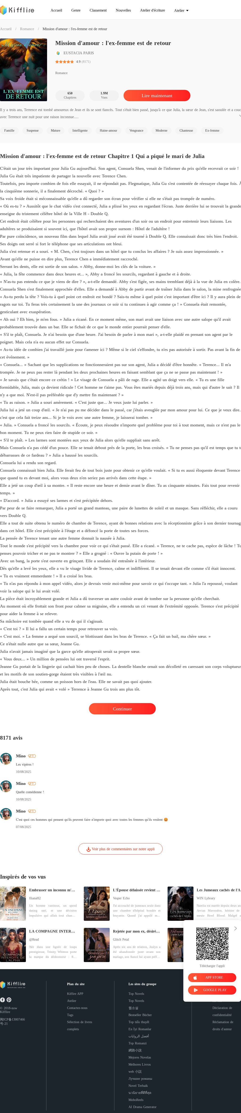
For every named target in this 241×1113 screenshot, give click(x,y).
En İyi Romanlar (140, 1029)
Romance (27, 29)
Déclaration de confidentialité (222, 1011)
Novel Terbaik (138, 1086)
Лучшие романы (140, 1078)
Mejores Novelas (140, 1057)
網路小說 (135, 1050)
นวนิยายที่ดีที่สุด (140, 1093)
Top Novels (136, 994)
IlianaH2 (35, 898)
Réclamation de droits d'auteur (223, 1025)
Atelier (71, 1001)
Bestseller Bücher (140, 1015)
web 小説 (135, 1071)
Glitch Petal (121, 939)
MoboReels (136, 1100)
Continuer (122, 708)
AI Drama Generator (143, 1107)
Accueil (6, 29)
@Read (34, 939)
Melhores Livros (140, 1064)
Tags (70, 1015)
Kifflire (5, 1012)
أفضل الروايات (139, 1036)
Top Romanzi (138, 1043)
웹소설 (133, 1008)
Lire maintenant (157, 95)
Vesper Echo (121, 898)
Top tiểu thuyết (139, 1022)
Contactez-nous (77, 1008)
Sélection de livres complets (79, 1025)
